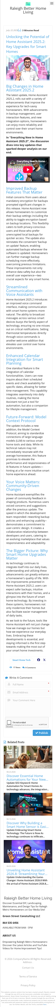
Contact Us (28, 967)
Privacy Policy (28, 985)
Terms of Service (28, 976)
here (44, 1004)
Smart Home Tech (21, 660)
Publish (43, 733)
